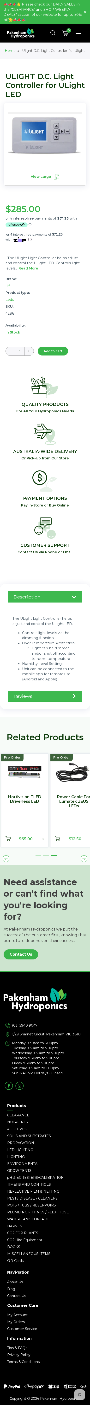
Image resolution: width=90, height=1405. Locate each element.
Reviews (23, 696)
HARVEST (15, 1226)
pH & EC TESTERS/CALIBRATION (35, 1177)
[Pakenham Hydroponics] (45, 1005)
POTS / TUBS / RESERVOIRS (31, 1205)
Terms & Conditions (23, 1362)
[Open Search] (53, 33)
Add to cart (53, 351)
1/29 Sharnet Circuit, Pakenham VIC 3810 (46, 1034)
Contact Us (21, 954)
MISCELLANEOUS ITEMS (28, 1254)
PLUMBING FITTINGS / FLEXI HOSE (38, 1212)
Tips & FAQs (17, 1348)
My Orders (16, 1322)
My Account (17, 1315)
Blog (11, 1289)
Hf (8, 286)
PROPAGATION (20, 1143)
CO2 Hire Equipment (24, 1240)
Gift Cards (15, 1261)
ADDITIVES (17, 1129)
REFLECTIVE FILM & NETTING (33, 1191)
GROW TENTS (19, 1170)
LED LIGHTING (20, 1150)
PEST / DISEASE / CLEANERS (32, 1198)
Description (27, 597)
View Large (41, 176)
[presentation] (6, 858)
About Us (15, 1282)
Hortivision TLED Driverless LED (24, 799)
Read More (28, 268)
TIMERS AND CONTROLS (29, 1184)
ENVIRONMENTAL (23, 1164)
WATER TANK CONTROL (28, 1219)
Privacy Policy (18, 1355)
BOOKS (13, 1247)
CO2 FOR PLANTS (22, 1233)
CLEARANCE (18, 1115)
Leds (10, 299)
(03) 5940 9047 (24, 1025)
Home (10, 50)
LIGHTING (16, 1157)
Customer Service (22, 1329)
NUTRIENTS (17, 1122)
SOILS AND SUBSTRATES (29, 1136)
